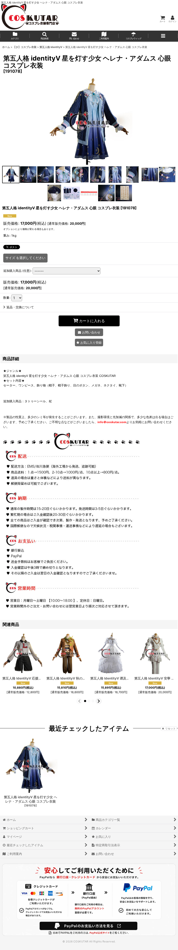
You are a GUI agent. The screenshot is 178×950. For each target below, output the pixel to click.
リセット (170, 728)
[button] (44, 36)
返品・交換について (20, 307)
